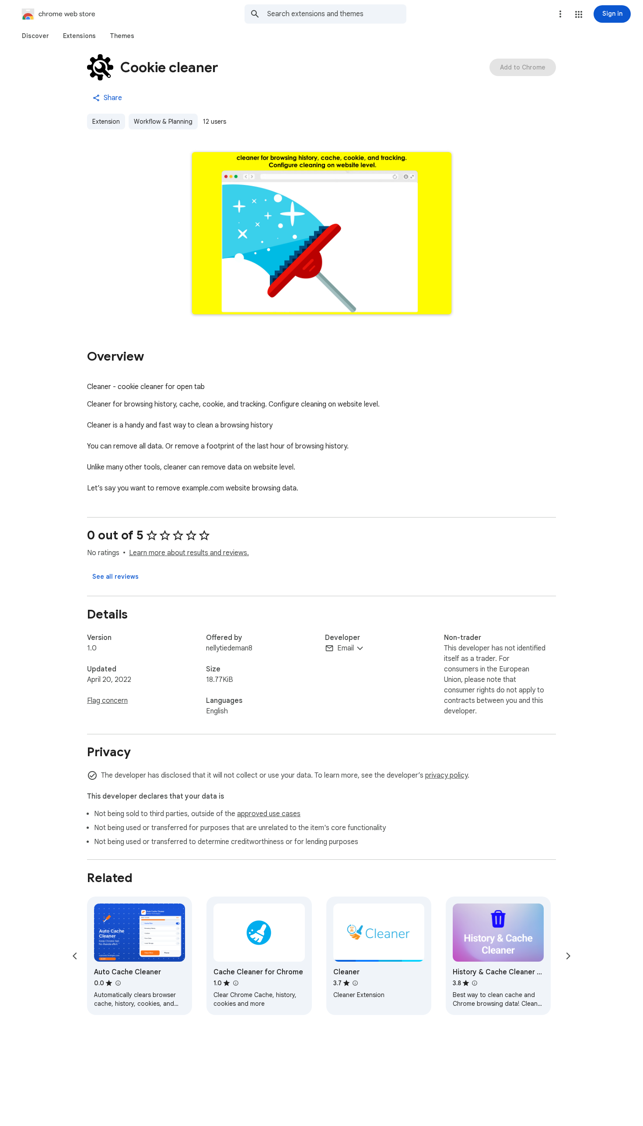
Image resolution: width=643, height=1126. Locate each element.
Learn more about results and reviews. (189, 553)
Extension (106, 121)
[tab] (35, 36)
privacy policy (446, 775)
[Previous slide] (75, 956)
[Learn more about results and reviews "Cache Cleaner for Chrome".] (235, 983)
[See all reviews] (115, 576)
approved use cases (269, 814)
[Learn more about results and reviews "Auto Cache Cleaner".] (117, 983)
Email (345, 648)
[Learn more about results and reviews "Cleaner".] (355, 983)
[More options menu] (560, 14)
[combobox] (336, 14)
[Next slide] (568, 956)
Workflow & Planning (163, 121)
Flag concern (107, 700)
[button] (578, 14)
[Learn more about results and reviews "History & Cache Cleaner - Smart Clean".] (474, 983)
